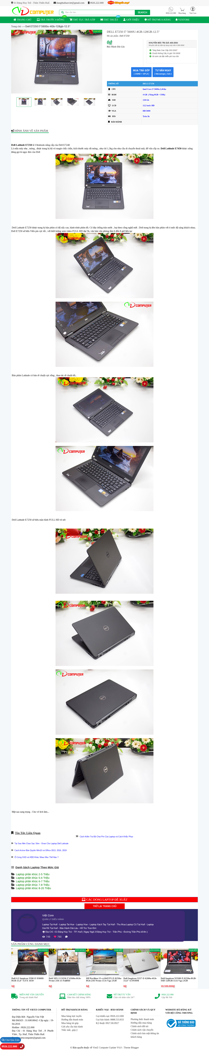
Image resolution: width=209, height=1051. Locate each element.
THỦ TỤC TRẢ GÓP (83, 19)
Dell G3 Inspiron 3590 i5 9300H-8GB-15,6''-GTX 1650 (27, 979)
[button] (192, 10)
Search (142, 12)
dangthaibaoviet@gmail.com (70, 3)
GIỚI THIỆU (132, 19)
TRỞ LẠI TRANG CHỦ (104, 906)
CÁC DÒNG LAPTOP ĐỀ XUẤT (106, 899)
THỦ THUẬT (110, 19)
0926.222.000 (97, 3)
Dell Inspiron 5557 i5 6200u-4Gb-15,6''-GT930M (140, 979)
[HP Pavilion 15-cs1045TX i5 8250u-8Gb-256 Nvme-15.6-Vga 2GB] (104, 962)
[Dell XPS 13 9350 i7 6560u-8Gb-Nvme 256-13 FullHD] (67, 962)
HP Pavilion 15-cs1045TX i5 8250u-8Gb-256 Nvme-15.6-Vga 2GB (104, 979)
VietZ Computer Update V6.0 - (108, 1047)
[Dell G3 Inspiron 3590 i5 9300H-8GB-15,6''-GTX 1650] (30, 962)
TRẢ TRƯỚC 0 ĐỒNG (52, 19)
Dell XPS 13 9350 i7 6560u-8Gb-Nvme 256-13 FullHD (65, 979)
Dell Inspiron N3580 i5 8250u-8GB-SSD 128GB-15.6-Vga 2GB (178, 979)
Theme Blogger (131, 1047)
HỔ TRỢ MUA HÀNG (159, 19)
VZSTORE (184, 19)
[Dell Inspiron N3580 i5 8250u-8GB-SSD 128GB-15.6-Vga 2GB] (179, 962)
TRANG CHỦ (24, 19)
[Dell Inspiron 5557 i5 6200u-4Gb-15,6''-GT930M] (141, 962)
